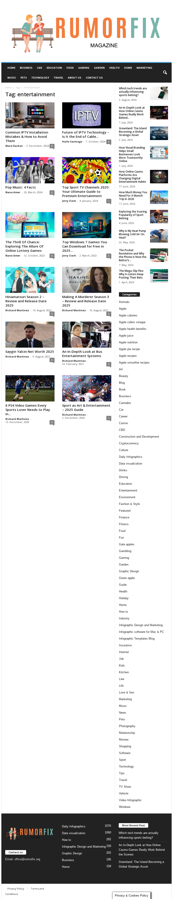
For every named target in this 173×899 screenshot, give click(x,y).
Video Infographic (130, 800)
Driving (123, 477)
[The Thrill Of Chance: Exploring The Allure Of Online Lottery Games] (30, 225)
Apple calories (128, 315)
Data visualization (130, 463)
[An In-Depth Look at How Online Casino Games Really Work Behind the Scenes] (159, 112)
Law (121, 679)
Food (70, 67)
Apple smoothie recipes (134, 362)
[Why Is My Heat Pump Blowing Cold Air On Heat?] (159, 236)
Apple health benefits (132, 329)
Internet (124, 652)
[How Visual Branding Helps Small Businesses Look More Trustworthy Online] (159, 152)
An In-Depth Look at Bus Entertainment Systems (82, 353)
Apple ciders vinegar (132, 322)
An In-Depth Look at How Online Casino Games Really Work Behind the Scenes (142, 849)
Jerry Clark (69, 200)
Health (114, 67)
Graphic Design (129, 571)
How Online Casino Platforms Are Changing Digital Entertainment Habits (132, 177)
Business (26, 67)
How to (123, 611)
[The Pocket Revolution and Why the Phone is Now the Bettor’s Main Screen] (159, 255)
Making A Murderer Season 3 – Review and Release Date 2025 (85, 300)
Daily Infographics (130, 456)
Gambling (125, 551)
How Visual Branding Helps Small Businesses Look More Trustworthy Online (132, 154)
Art (121, 369)
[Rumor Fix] (86, 31)
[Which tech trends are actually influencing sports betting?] (159, 93)
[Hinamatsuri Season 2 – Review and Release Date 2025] (30, 280)
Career (123, 416)
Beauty (123, 376)
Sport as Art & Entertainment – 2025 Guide (86, 407)
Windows (125, 807)
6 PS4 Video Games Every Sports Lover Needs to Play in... (27, 409)
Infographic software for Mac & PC (141, 632)
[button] (165, 73)
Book (122, 389)
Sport (122, 759)
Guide (123, 584)
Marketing (144, 67)
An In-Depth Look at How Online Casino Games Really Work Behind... (132, 113)
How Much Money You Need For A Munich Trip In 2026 (133, 195)
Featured (124, 510)
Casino (123, 423)
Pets (23, 77)
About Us (74, 77)
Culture (123, 450)
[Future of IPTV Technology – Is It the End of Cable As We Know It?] (86, 115)
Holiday (124, 598)
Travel (58, 77)
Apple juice (126, 335)
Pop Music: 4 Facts (20, 187)
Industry (124, 618)
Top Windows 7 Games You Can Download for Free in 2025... (84, 246)
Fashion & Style (129, 504)
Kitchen (124, 672)
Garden (99, 67)
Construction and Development (139, 436)
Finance (124, 517)
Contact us (94, 77)
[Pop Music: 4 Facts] (30, 170)
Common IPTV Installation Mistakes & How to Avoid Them (26, 136)
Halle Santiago (72, 141)
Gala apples (126, 544)
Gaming (83, 67)
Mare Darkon (14, 145)
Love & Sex (126, 692)
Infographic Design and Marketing (141, 625)
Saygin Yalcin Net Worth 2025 (29, 351)
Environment (127, 497)
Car (39, 67)
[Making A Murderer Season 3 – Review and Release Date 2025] (86, 280)
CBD (122, 430)
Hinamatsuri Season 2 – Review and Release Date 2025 (26, 300)
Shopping (125, 746)
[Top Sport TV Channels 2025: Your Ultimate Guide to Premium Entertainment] (86, 170)
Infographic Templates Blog (137, 638)
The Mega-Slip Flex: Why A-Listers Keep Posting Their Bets (131, 274)
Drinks (123, 470)
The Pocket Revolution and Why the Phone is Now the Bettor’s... (132, 255)
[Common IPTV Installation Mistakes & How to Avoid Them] (30, 115)
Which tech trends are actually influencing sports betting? (133, 91)
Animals (124, 302)
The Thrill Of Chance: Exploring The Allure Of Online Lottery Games (24, 246)
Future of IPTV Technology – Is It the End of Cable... (85, 134)
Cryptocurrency (129, 443)
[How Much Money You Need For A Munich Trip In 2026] (159, 197)
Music (11, 77)
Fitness (124, 524)
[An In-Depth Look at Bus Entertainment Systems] (86, 335)
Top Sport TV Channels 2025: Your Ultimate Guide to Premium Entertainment (85, 191)
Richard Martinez (17, 310)
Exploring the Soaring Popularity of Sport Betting (133, 215)
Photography (127, 726)
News (122, 712)
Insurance (125, 645)
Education (54, 67)
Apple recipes (128, 355)
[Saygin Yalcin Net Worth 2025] (30, 335)
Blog (122, 382)
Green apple (127, 578)
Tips (122, 773)
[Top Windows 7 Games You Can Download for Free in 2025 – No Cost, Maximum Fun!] (86, 225)
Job (121, 658)
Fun (121, 537)
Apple (122, 308)
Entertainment (128, 490)
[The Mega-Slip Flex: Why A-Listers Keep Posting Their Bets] (159, 276)
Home (11, 67)
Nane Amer (12, 192)
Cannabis (125, 403)
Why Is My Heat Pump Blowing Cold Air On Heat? (132, 234)
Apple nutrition (128, 342)
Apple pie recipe (129, 349)
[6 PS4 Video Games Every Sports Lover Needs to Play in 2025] (30, 388)
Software (124, 753)
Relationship (127, 733)
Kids (122, 665)
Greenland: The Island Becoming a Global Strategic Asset (133, 131)
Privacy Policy (15, 888)
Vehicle (123, 793)
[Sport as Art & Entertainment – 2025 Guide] (86, 388)
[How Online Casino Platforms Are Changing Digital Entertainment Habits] (159, 176)
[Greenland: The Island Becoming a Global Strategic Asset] (159, 133)
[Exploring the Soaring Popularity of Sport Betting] (159, 216)
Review (123, 739)
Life (121, 685)
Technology (40, 77)
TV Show (125, 786)
